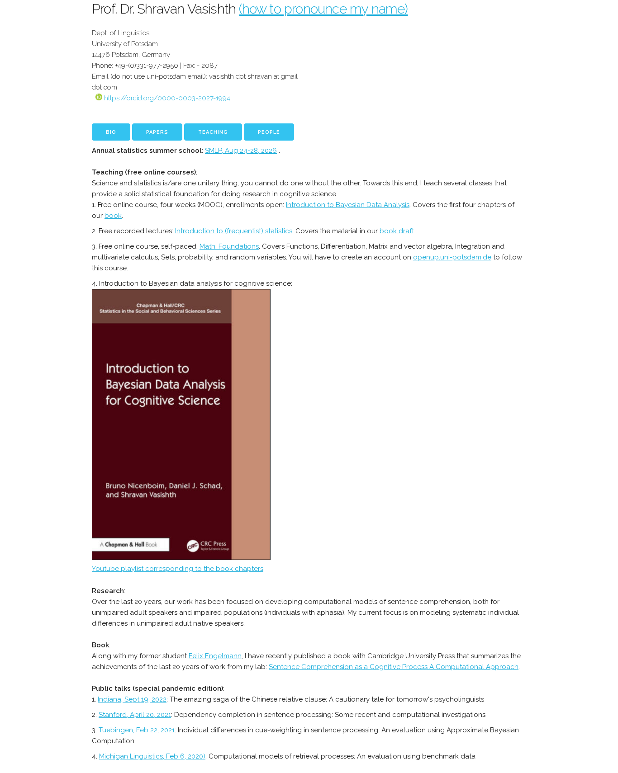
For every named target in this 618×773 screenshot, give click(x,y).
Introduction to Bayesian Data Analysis (347, 205)
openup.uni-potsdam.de (452, 257)
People (269, 132)
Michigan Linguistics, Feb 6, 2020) (152, 756)
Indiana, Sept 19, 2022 (132, 699)
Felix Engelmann (215, 656)
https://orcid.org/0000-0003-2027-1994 (166, 98)
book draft (397, 231)
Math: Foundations (229, 246)
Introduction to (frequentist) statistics (233, 231)
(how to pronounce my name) (323, 9)
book (113, 216)
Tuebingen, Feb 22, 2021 (137, 730)
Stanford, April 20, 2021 (135, 715)
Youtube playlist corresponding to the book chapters (177, 569)
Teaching (213, 132)
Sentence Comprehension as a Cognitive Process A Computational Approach (393, 667)
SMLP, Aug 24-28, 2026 (241, 150)
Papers (157, 132)
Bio (111, 132)
